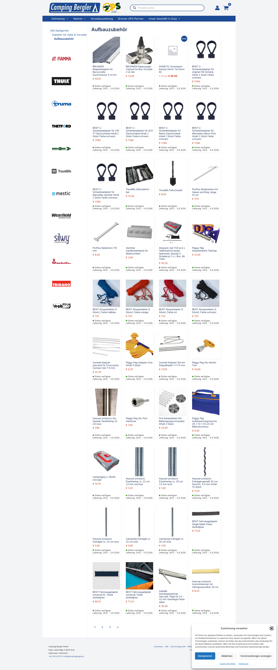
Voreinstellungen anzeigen (255, 655)
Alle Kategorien (59, 30)
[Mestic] (61, 193)
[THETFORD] (61, 125)
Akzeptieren (205, 655)
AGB (166, 646)
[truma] (61, 103)
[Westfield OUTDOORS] (61, 215)
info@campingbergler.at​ (74, 656)
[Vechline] (61, 305)
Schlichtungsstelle (178, 646)
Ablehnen (226, 655)
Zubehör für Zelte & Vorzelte (69, 34)
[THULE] (61, 80)
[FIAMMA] (61, 58)
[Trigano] (61, 283)
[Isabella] (61, 260)
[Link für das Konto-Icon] (217, 7)
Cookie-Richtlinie (228, 663)
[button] (271, 628)
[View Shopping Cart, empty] (226, 8)
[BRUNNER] (61, 148)
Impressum (243, 663)
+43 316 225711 (55, 656)
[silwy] (61, 238)
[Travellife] (61, 170)
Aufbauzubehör (64, 38)
